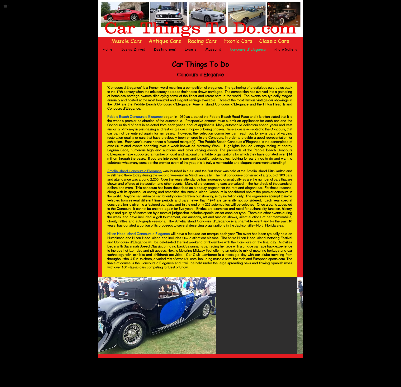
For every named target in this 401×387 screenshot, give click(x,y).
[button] (9, 6)
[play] (293, 350)
